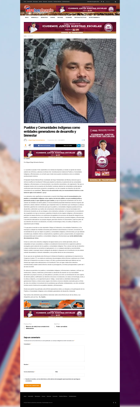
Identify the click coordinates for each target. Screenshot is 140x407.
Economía (50, 1)
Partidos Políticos (57, 1)
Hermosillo (29, 1)
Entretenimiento (66, 1)
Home (25, 36)
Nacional (45, 1)
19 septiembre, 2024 (52, 140)
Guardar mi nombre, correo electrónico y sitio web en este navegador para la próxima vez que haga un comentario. (52, 379)
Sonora (40, 1)
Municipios (35, 1)
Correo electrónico (29, 372)
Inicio (25, 1)
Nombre (26, 364)
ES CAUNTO (30, 36)
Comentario (27, 344)
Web (56, 371)
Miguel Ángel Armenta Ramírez (37, 140)
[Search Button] (115, 1)
